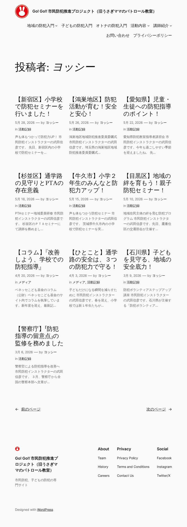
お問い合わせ (118, 35)
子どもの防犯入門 (76, 25)
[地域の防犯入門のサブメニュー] (56, 25)
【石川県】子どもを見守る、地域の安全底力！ (147, 259)
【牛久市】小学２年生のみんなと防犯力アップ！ (93, 183)
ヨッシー (52, 122)
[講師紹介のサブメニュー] (171, 25)
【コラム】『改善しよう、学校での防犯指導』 (39, 259)
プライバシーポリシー (152, 35)
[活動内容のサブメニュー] (148, 25)
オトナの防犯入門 (111, 25)
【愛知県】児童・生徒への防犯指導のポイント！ (147, 106)
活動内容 (138, 25)
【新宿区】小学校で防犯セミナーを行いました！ (39, 106)
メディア (24, 282)
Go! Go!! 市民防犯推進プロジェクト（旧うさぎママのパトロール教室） (94, 11)
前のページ (28, 409)
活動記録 (24, 129)
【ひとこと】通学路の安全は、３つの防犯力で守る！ (93, 259)
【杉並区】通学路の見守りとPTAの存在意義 (39, 183)
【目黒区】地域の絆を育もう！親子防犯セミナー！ (147, 183)
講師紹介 (161, 25)
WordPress (45, 509)
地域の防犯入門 (40, 25)
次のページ (159, 409)
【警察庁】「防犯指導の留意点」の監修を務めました (39, 336)
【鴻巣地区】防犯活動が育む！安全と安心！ (93, 106)
